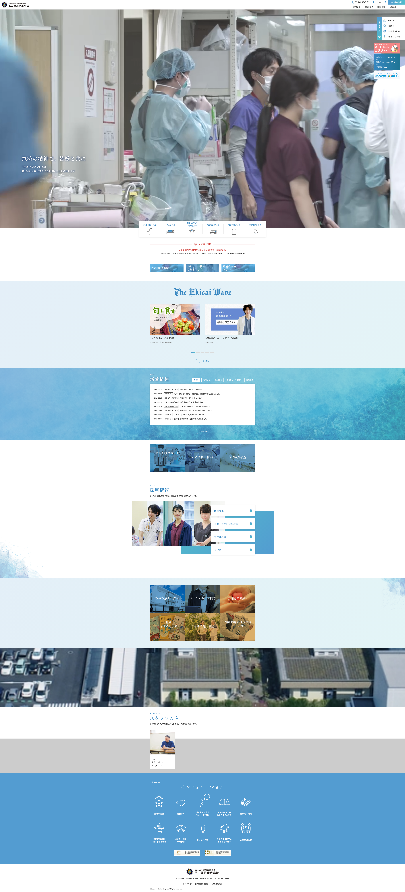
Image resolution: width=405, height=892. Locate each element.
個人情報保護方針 (202, 884)
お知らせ (206, 380)
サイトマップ (187, 884)
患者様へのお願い (229, 268)
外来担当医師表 (393, 31)
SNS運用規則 (217, 884)
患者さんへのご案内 (234, 380)
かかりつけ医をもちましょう (196, 268)
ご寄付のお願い (160, 268)
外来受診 (390, 26)
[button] (193, 352)
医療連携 (249, 380)
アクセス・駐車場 (393, 36)
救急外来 (390, 20)
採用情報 (218, 380)
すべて (196, 380)
